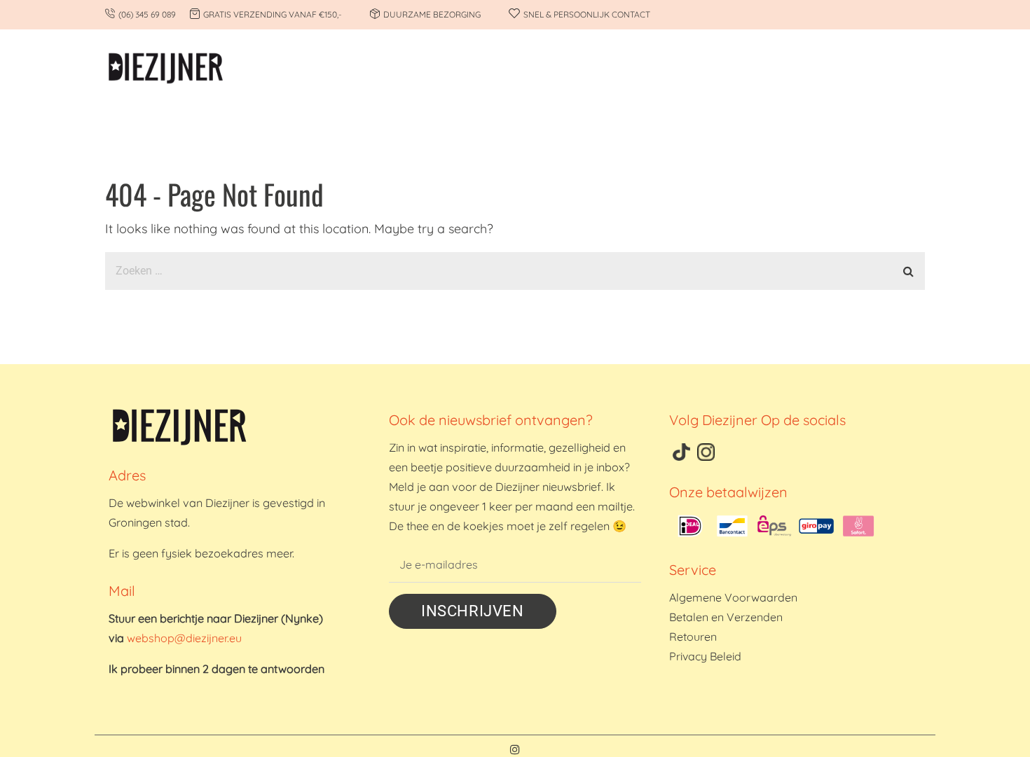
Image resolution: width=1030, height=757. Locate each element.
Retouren (693, 637)
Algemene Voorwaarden (733, 597)
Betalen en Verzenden (726, 617)
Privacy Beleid (705, 656)
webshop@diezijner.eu (184, 638)
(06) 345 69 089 (147, 14)
